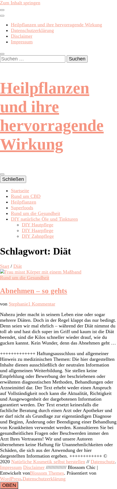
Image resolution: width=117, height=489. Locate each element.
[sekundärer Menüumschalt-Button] (2, 10)
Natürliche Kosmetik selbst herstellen (48, 461)
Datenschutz (103, 461)
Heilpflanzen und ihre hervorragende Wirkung (56, 24)
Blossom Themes (47, 473)
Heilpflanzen (23, 202)
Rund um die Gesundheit (35, 213)
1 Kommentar (41, 304)
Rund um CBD (26, 196)
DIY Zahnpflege (38, 236)
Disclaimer (21, 36)
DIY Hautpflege (37, 224)
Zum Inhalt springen (20, 2)
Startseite (20, 190)
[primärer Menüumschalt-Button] (2, 174)
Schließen (13, 179)
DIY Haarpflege (37, 230)
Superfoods (22, 207)
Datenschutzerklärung (32, 30)
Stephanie (18, 304)
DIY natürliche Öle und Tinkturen (44, 219)
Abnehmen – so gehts (33, 291)
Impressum (22, 41)
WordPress (10, 478)
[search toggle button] (2, 54)
